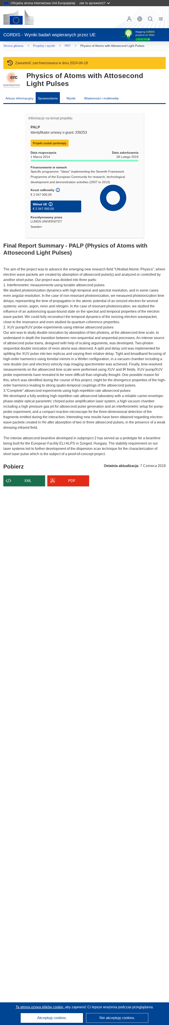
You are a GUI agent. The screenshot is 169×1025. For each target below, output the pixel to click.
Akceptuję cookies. (52, 1018)
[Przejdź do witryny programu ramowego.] (11, 80)
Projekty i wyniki (44, 45)
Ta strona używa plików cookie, (40, 1007)
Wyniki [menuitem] (70, 98)
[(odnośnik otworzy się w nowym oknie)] (18, 17)
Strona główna (13, 45)
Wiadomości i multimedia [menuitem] (101, 98)
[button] (140, 19)
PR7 (68, 45)
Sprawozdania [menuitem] (48, 98)
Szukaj (150, 19)
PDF (71, 481)
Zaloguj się (129, 19)
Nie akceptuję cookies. (117, 1018)
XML (27, 481)
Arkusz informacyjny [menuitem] (19, 98)
